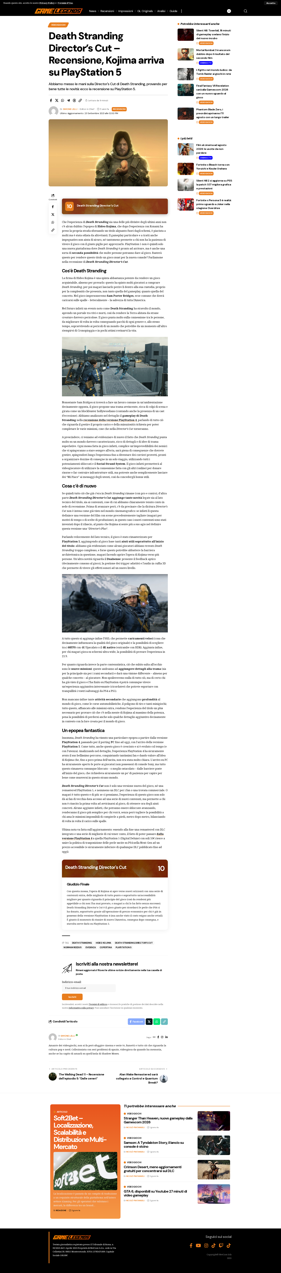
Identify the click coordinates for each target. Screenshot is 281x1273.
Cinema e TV (205, 63)
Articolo (62, 1112)
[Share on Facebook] (51, 100)
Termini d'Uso (65, 2)
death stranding (82, 943)
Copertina (106, 947)
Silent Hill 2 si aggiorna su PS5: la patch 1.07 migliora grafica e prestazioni (214, 184)
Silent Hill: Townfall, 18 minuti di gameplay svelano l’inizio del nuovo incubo (213, 34)
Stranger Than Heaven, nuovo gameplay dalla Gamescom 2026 (158, 1120)
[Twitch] (221, 1246)
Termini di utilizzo (98, 1004)
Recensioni (119, 109)
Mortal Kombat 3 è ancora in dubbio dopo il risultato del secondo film (213, 54)
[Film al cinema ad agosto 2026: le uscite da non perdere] (186, 149)
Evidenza (91, 947)
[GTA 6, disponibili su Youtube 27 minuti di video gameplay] (214, 1194)
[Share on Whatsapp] (62, 100)
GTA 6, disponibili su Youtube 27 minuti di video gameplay (155, 1193)
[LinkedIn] (166, 1037)
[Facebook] (158, 1037)
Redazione (61, 1210)
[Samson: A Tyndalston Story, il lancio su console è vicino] (214, 1145)
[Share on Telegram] (68, 100)
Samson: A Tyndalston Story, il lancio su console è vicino (154, 1144)
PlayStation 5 (123, 947)
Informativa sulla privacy (81, 1007)
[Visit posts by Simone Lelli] (53, 1037)
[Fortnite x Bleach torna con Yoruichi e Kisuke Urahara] (186, 169)
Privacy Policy (46, 2)
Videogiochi (58, 25)
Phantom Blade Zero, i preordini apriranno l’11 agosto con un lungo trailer (212, 113)
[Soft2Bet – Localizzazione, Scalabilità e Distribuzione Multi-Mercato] (85, 1171)
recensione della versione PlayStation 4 (110, 420)
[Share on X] (56, 100)
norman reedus (73, 947)
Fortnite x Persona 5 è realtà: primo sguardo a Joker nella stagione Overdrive (213, 204)
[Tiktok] (229, 1246)
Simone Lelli (70, 109)
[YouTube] (198, 1246)
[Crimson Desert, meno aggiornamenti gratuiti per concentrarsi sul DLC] (214, 1169)
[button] (271, 3)
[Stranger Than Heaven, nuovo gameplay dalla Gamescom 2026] (214, 1121)
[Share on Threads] (74, 100)
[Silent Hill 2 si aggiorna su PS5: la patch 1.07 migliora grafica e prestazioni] (186, 185)
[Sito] (154, 1037)
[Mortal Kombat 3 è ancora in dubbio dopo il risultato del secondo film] (186, 54)
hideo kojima (103, 943)
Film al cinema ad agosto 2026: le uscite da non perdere (211, 149)
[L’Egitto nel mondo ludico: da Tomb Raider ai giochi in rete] (186, 74)
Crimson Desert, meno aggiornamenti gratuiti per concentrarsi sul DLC (152, 1169)
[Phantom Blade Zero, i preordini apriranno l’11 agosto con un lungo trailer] (186, 114)
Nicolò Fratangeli (135, 1127)
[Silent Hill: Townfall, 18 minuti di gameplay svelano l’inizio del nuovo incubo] (186, 35)
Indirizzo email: (71, 982)
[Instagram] (162, 1037)
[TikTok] (213, 1246)
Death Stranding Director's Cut (134, 943)
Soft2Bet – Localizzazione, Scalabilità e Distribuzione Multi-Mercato (80, 1132)
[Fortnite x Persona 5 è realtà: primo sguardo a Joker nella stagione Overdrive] (186, 204)
